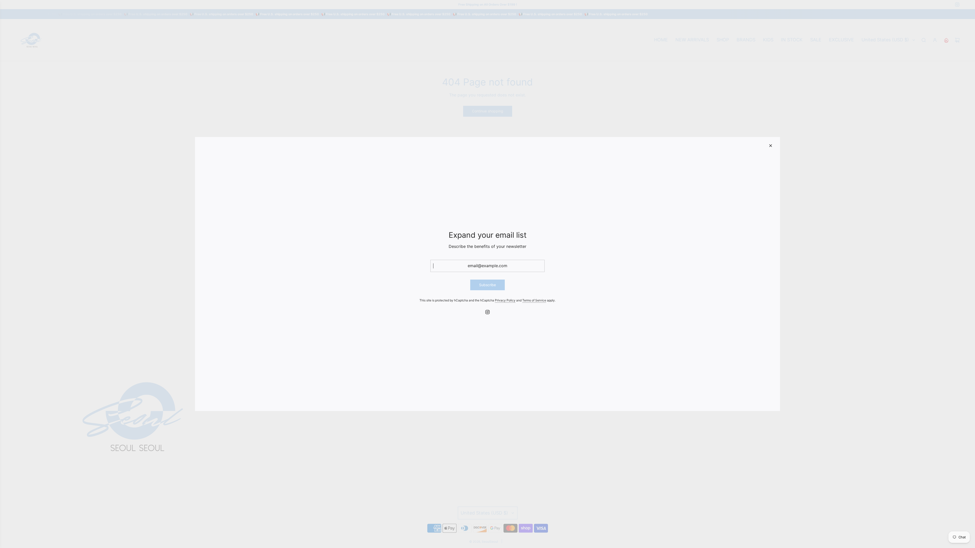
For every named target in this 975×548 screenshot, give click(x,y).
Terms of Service (534, 300)
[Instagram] (487, 312)
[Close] (770, 145)
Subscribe (487, 285)
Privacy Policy (505, 300)
